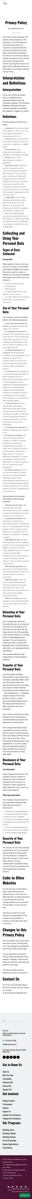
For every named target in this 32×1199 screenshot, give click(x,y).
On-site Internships (9, 1140)
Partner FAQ (7, 1086)
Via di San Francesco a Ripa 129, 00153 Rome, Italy (14, 1051)
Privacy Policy (8, 1178)
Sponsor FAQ (7, 1089)
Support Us (7, 1111)
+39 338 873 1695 (10, 1040)
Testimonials (7, 1078)
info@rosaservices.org (9, 1044)
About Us (6, 1071)
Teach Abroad (7, 1147)
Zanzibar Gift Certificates (12, 1115)
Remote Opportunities (10, 1144)
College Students (9, 1100)
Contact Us (25, 1195)
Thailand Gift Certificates (12, 1118)
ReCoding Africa (8, 1130)
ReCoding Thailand (9, 1133)
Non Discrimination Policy (12, 1175)
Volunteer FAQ (8, 1082)
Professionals (7, 1104)
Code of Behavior (9, 1173)
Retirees (6, 1108)
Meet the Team (8, 1075)
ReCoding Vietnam (9, 1137)
